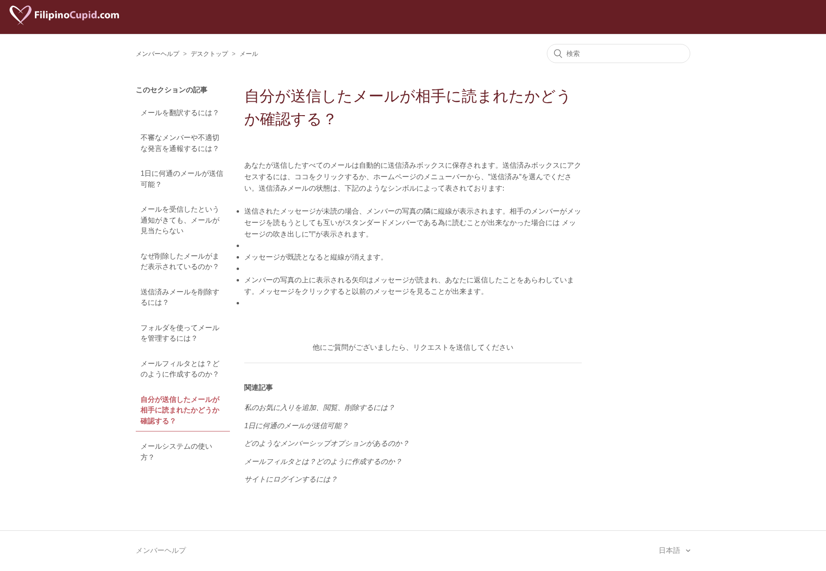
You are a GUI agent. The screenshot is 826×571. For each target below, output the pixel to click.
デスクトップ (209, 53)
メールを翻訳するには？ (180, 112)
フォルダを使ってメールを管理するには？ (180, 333)
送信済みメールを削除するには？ (180, 297)
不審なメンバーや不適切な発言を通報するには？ (180, 142)
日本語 (670, 550)
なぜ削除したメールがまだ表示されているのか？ (180, 261)
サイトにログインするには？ (290, 479)
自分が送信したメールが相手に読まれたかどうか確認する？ (180, 410)
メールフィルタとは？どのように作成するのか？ (180, 368)
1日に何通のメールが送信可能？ (182, 178)
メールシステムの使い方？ (176, 451)
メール (248, 53)
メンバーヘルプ (157, 53)
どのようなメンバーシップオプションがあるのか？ (326, 443)
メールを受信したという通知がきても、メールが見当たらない (180, 220)
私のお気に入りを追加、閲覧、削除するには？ (319, 407)
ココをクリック (319, 176)
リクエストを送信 (441, 347)
